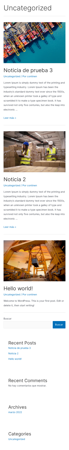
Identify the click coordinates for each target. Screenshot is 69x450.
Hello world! (18, 288)
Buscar (8, 318)
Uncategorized (12, 76)
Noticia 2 (15, 179)
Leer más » (10, 117)
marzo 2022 (15, 412)
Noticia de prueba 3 (28, 70)
